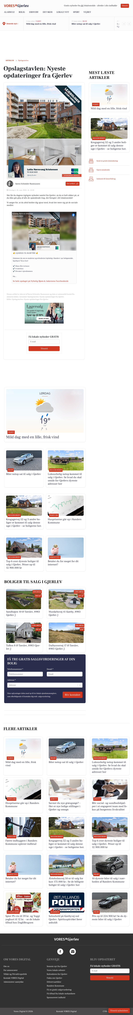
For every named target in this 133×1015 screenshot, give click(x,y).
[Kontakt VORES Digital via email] (73, 951)
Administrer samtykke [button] (14, 982)
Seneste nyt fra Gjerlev (57, 966)
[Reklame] (44, 313)
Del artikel (71, 183)
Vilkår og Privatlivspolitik (15, 974)
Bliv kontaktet (72, 695)
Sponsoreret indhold (56, 997)
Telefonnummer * (15, 669)
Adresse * (11, 680)
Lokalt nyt (62, 12)
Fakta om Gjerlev (54, 978)
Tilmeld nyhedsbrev (119, 1010)
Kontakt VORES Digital (14, 978)
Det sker (47, 12)
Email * (50, 669)
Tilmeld (125, 6)
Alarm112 (9, 12)
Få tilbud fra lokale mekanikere (61, 993)
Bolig (22, 12)
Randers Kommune (55, 986)
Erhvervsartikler (54, 982)
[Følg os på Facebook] (60, 951)
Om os (6, 966)
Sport (76, 12)
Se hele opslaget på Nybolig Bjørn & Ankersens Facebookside (40, 281)
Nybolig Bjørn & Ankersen (22, 213)
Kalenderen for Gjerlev (57, 974)
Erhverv (34, 12)
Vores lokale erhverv (56, 970)
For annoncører (11, 970)
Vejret (87, 12)
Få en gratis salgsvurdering (59, 989)
